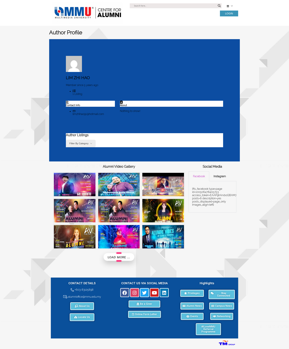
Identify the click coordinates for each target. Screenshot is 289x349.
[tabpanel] (212, 196)
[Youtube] (154, 292)
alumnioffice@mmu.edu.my (84, 296)
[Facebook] (124, 292)
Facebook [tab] (199, 176)
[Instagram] (134, 292)
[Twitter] (144, 292)
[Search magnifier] (219, 5)
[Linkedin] (164, 292)
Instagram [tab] (220, 176)
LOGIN (229, 13)
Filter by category (78, 143)
